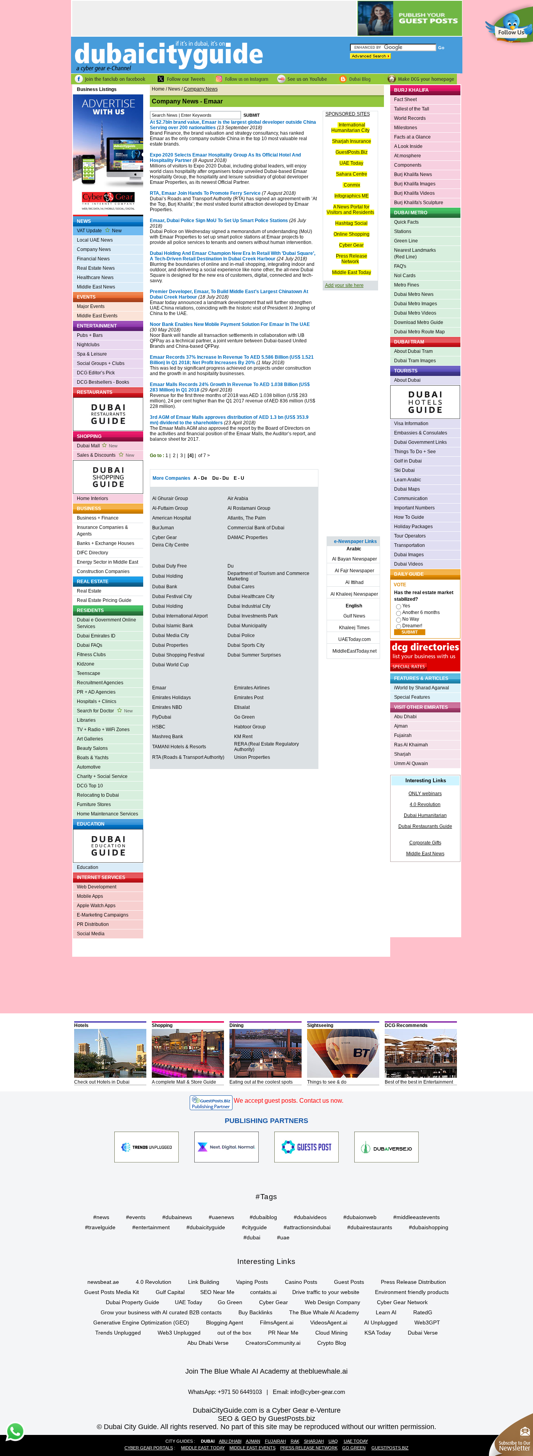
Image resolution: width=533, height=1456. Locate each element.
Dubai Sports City (246, 645)
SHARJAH (314, 1441)
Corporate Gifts (425, 842)
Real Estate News (96, 268)
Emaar (159, 688)
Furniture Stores (94, 804)
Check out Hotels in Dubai (102, 1082)
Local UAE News (95, 240)
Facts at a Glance (412, 137)
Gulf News (354, 616)
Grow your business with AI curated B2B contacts (161, 1312)
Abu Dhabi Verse (208, 1343)
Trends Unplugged (118, 1333)
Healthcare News (95, 277)
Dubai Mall (97, 446)
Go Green (244, 717)
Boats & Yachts (92, 757)
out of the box (234, 1333)
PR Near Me (283, 1333)
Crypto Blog (331, 1343)
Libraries (86, 720)
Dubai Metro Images (415, 303)
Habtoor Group (250, 727)
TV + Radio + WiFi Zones (103, 729)
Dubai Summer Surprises (254, 655)
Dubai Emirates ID (96, 636)
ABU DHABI (230, 1441)
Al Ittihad (354, 582)
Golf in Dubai (408, 461)
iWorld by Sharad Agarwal (421, 688)
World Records (410, 118)
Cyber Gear (164, 537)
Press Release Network (351, 258)
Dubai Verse (423, 1333)
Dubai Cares (240, 586)
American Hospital (171, 518)
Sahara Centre (351, 174)
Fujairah (403, 735)
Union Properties (252, 757)
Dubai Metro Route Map (419, 332)
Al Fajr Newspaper (354, 570)
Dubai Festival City (172, 596)
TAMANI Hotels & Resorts (179, 746)
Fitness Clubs (91, 654)
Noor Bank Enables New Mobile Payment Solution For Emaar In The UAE (230, 324)
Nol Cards (405, 275)
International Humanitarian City (350, 127)
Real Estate (89, 591)
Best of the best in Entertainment (419, 1082)
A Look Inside (408, 146)
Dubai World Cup (170, 664)
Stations (402, 231)
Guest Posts (349, 1282)
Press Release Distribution (413, 1282)
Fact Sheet (405, 99)
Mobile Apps (90, 896)
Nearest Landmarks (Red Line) (415, 253)
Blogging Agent (224, 1322)
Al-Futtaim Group (170, 508)
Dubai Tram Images (415, 360)
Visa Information (411, 423)
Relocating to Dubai (98, 795)
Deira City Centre (170, 545)
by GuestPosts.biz (287, 1418)
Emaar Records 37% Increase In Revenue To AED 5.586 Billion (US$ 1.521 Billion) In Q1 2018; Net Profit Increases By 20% (232, 359)
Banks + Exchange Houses (105, 543)
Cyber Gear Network (402, 1302)
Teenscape (88, 673)
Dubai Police (241, 635)
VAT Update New (99, 230)
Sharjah (402, 754)
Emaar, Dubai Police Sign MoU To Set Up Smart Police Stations (219, 220)
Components (407, 165)
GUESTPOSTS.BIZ (390, 1447)
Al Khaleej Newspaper (354, 594)
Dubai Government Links (420, 442)
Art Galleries (90, 739)
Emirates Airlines (252, 688)
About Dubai (407, 380)
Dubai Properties (170, 645)
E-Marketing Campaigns (102, 915)
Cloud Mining (331, 1333)
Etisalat (242, 707)
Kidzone (85, 664)
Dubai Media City (170, 635)
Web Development (96, 887)
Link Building (203, 1282)
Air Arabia (237, 498)
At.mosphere (407, 155)
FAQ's (400, 266)
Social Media (91, 933)
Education (87, 867)
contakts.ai (263, 1292)
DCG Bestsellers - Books (103, 382)
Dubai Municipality (247, 625)
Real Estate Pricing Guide (104, 600)
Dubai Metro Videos (415, 313)
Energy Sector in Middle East (107, 562)
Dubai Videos (408, 564)
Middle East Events (97, 316)
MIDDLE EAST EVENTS (252, 1447)
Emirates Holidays (171, 697)
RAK (295, 1441)
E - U (239, 478)
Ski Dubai (404, 470)
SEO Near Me (217, 1292)
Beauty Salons (92, 748)
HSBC (158, 727)
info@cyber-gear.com (317, 1391)
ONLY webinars (425, 793)
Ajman (401, 726)
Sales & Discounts (105, 455)
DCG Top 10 (90, 786)
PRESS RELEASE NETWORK (309, 1447)
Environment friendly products (412, 1292)
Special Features (412, 697)
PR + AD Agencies (96, 692)
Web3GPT (427, 1322)
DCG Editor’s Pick (96, 373)
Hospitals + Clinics (96, 701)
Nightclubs (88, 344)
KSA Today (377, 1333)
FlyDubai (161, 717)
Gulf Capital (170, 1292)
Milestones (405, 127)
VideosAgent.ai (328, 1322)
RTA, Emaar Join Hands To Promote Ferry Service (205, 193)
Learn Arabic (407, 479)
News (174, 89)
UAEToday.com (354, 639)
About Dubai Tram (413, 351)
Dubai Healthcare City (250, 596)
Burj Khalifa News (413, 174)
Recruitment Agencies (100, 682)
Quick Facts (406, 222)
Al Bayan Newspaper (354, 559)
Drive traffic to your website (325, 1292)
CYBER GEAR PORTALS (148, 1447)
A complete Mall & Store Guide (184, 1082)
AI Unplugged (381, 1322)
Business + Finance (98, 518)
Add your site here (344, 285)
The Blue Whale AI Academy (324, 1312)
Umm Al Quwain (411, 763)
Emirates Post (248, 697)
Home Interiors (92, 498)
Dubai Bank (164, 586)
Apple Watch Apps (96, 905)
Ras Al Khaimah (411, 745)
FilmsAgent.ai (276, 1322)
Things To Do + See (415, 451)
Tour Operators (410, 536)
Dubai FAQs (89, 645)
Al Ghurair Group (170, 498)
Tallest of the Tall (411, 109)
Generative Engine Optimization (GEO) (141, 1322)
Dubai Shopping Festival (178, 655)
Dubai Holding (167, 576)
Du (230, 566)
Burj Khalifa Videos (414, 193)
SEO (225, 1418)
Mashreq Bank (167, 736)
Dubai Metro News (414, 294)
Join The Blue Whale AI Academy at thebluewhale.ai (266, 1371)
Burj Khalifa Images (414, 184)
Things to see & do (326, 1082)
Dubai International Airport (180, 616)
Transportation (409, 545)
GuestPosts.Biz (352, 152)
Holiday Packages (413, 526)
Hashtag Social (351, 223)
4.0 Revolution (425, 804)
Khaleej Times (354, 627)
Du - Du (220, 478)
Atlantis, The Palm (246, 518)
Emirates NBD (167, 707)
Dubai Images (409, 554)
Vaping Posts (252, 1282)
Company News (94, 249)
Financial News (93, 259)
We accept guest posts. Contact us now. (288, 1100)
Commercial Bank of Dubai (255, 527)
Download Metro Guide (418, 322)
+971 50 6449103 (240, 1391)
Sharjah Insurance (351, 141)
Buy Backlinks (255, 1312)
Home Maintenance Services (107, 814)
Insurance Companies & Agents (102, 531)
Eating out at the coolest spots (261, 1082)
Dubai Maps (407, 489)
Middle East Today (351, 272)
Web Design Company (332, 1302)
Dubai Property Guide (132, 1302)
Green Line (406, 241)
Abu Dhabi (405, 716)
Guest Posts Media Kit (111, 1292)
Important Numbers (414, 508)
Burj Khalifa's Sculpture (418, 202)
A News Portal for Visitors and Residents (350, 209)
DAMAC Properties (247, 537)
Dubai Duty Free (169, 566)
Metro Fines (406, 285)
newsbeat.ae (103, 1282)
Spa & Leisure (92, 354)
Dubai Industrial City (248, 606)
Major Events (91, 306)
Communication (411, 498)
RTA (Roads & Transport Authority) (188, 757)
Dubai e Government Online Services (106, 623)
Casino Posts (301, 1282)
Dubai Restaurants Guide (425, 826)
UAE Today (351, 163)
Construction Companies (103, 571)
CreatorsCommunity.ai (272, 1343)
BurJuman (163, 527)
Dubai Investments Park (252, 616)
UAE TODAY (356, 1441)
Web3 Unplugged (179, 1333)
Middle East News (96, 287)
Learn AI (386, 1312)
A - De (200, 478)
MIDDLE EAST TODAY (203, 1447)
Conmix (352, 185)
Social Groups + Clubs (100, 363)
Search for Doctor (105, 711)
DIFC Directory (92, 552)
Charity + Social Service (102, 776)
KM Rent (243, 736)
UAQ (333, 1441)
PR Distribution (93, 924)
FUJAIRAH (275, 1441)
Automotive (89, 767)
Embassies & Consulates (420, 433)
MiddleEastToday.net (354, 651)
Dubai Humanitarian (425, 815)
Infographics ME (351, 196)
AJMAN (253, 1441)
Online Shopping (352, 234)
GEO (249, 1418)
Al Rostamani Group (248, 508)
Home (158, 89)
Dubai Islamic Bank (172, 625)
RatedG (422, 1312)
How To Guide (409, 517)
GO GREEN (354, 1447)
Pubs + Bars (90, 335)
